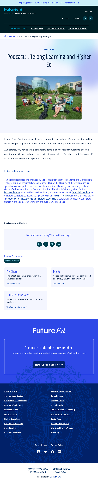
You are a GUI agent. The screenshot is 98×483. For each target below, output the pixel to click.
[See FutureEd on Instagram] (59, 451)
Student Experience (60, 423)
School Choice (37, 28)
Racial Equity (10, 428)
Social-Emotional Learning (63, 409)
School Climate (57, 400)
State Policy (56, 419)
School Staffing (58, 405)
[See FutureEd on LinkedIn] (38, 451)
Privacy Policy (57, 445)
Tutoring (55, 433)
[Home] (5, 36)
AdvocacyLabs (10, 391)
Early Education (11, 409)
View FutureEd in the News (16, 307)
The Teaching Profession (62, 428)
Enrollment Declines (56, 28)
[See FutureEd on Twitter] (45, 451)
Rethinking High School (61, 391)
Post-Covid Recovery (13, 423)
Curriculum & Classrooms (15, 400)
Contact (77, 18)
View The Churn (12, 283)
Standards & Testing (60, 414)
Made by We (55, 477)
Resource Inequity (12, 433)
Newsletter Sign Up (47, 364)
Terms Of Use (41, 445)
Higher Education (12, 260)
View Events (57, 283)
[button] (89, 11)
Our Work (13, 36)
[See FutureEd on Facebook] (52, 451)
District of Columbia (13, 405)
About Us (65, 18)
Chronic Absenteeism (77, 28)
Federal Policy (10, 414)
